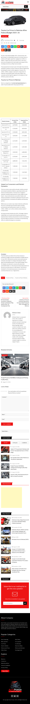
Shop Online (5, 671)
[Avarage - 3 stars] (4, 391)
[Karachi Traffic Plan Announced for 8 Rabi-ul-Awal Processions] (5, 475)
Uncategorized (18, 650)
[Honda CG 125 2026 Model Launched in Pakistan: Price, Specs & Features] (6, 560)
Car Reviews (18, 643)
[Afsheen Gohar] (14, 40)
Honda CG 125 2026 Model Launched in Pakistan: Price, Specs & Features (20, 560)
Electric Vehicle (4, 645)
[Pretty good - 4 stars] (5, 391)
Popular (15, 442)
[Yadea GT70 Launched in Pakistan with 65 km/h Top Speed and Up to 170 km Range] (5, 449)
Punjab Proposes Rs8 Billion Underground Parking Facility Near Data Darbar (18, 467)
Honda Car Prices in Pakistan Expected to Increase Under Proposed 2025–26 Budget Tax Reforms (23, 302)
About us (3, 659)
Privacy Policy (4, 667)
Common (24, 442)
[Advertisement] (15, 102)
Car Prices (3, 643)
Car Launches (18, 641)
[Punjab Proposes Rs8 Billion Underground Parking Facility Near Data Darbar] (5, 466)
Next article (25, 298)
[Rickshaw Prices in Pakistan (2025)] (6, 540)
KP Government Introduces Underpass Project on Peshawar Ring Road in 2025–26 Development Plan (7, 302)
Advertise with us (5, 663)
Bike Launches (4, 641)
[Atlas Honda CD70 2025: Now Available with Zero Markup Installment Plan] (6, 570)
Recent (6, 442)
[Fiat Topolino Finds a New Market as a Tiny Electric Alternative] (5, 458)
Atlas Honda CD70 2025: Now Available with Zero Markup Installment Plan (19, 570)
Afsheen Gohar (16, 312)
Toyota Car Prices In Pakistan (21, 277)
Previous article (5, 298)
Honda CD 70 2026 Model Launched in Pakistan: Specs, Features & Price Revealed (18, 550)
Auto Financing (4, 639)
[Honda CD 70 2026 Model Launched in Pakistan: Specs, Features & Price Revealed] (6, 550)
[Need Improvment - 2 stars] (2, 391)
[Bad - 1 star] (1, 391)
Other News (4, 650)
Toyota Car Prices (9, 277)
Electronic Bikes (19, 645)
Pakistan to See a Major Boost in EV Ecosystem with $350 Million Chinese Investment (20, 521)
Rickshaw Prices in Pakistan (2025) (20, 539)
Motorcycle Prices (5, 648)
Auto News (4, 36)
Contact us (3, 661)
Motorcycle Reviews (20, 648)
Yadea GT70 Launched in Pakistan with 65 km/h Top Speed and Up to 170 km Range (19, 450)
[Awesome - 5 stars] (6, 391)
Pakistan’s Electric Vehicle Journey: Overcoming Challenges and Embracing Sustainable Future (20, 531)
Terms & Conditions (5, 665)
